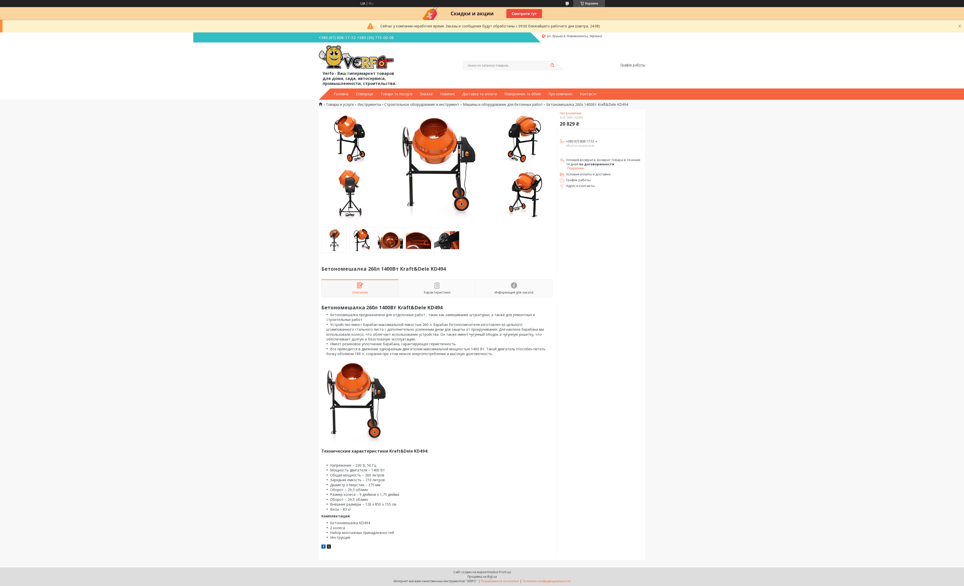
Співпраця (364, 94)
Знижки (426, 94)
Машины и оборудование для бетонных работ (503, 104)
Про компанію (560, 94)
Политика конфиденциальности (546, 581)
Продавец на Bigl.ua (482, 576)
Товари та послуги (396, 94)
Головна (341, 94)
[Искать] (552, 65)
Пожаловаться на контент (500, 581)
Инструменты (369, 104)
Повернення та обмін (522, 94)
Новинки (447, 94)
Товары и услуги (340, 104)
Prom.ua (505, 572)
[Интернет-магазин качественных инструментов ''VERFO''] (356, 57)
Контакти (588, 94)
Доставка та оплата (479, 94)
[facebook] (323, 547)
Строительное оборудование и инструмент (421, 104)
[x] (329, 547)
